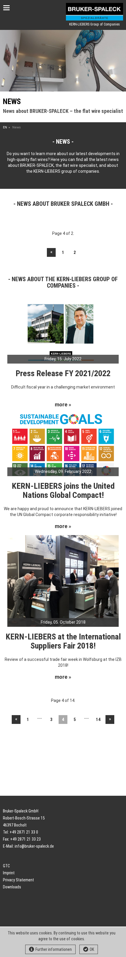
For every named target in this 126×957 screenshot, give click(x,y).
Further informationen (53, 949)
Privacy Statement (18, 880)
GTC (6, 865)
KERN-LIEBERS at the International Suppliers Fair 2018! (63, 641)
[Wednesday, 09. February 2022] (63, 444)
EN (5, 127)
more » (63, 405)
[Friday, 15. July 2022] (63, 331)
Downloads (12, 887)
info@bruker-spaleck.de (34, 846)
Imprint (9, 873)
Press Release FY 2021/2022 (63, 373)
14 (98, 719)
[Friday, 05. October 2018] (63, 580)
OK (92, 949)
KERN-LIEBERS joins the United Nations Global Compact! (63, 490)
